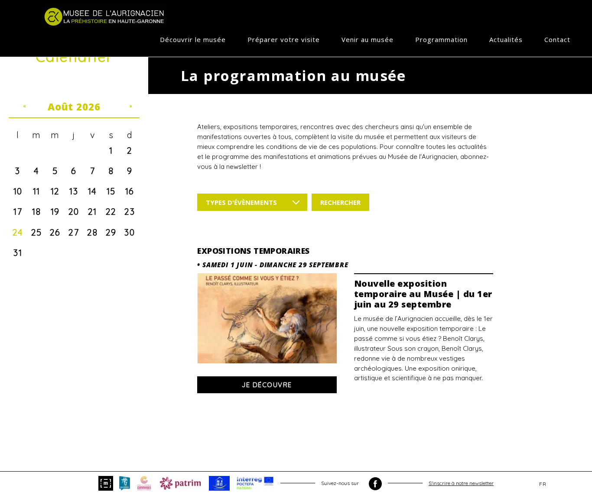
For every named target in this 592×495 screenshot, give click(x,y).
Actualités (506, 39)
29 (111, 232)
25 (36, 232)
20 (73, 211)
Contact (557, 39)
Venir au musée (368, 39)
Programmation (441, 39)
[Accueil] (105, 16)
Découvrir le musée (193, 39)
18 (36, 211)
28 (92, 232)
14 (92, 191)
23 (129, 211)
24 (18, 232)
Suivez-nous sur (340, 483)
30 (129, 232)
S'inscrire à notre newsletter (461, 483)
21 (92, 211)
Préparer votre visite (283, 39)
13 (73, 191)
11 (36, 191)
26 (55, 232)
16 (129, 191)
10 (18, 191)
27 (73, 232)
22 (111, 211)
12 (55, 191)
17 (17, 211)
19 (55, 211)
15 (111, 191)
